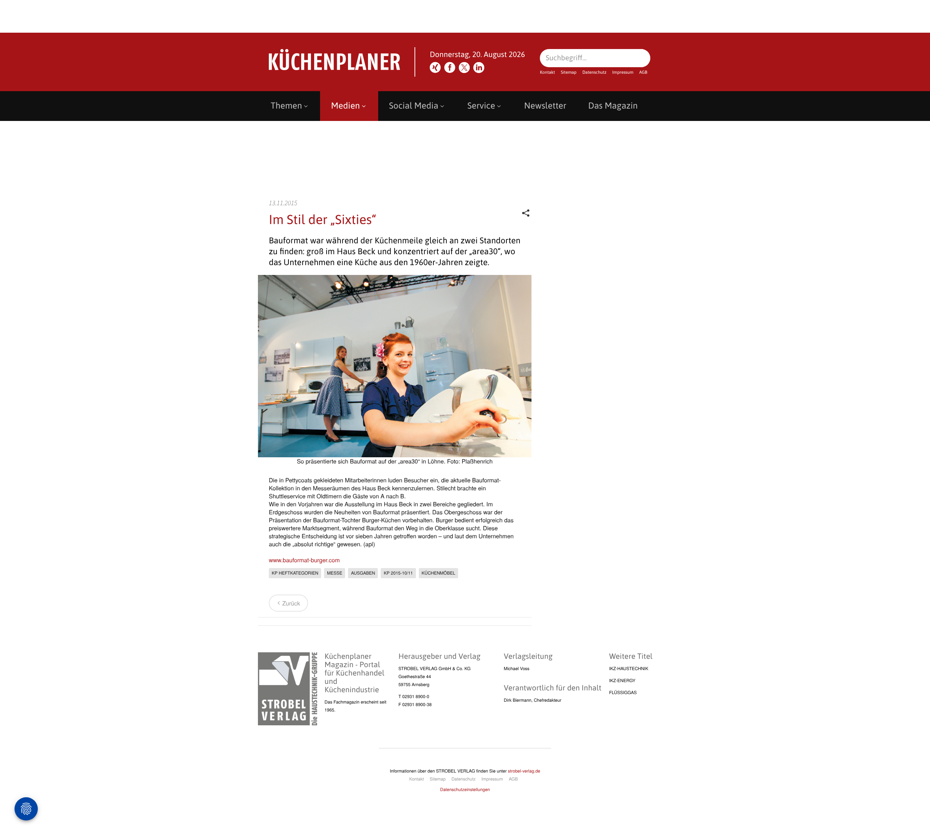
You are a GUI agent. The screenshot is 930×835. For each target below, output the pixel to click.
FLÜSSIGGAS (623, 692)
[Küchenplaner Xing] (435, 67)
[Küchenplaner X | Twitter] (464, 67)
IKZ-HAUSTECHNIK (628, 668)
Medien (345, 106)
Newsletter (545, 106)
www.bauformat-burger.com (304, 560)
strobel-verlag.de (524, 771)
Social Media (413, 106)
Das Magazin (613, 106)
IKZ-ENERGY (622, 680)
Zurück (291, 603)
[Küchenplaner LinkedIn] (478, 67)
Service (481, 106)
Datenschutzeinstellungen (465, 789)
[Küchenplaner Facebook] (449, 67)
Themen (286, 106)
